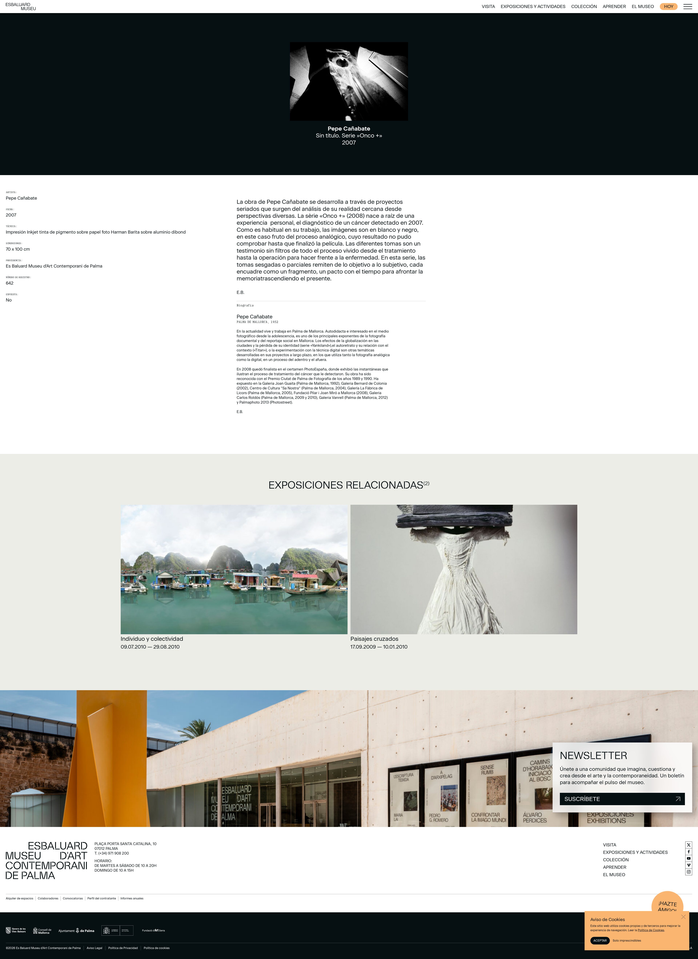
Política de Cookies (651, 930)
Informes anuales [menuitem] (132, 898)
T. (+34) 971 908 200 (112, 853)
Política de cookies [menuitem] (157, 948)
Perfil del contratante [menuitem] (101, 898)
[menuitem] (488, 6)
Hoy (668, 6)
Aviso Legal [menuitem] (94, 948)
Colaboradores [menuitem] (48, 898)
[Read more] (234, 578)
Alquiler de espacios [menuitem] (19, 898)
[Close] (683, 917)
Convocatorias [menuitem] (73, 898)
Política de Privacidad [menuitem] (123, 948)
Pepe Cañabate (21, 198)
